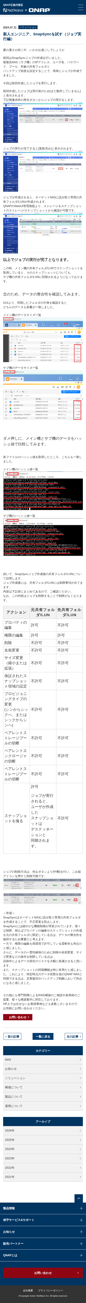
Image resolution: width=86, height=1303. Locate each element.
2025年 (10, 1139)
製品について (14, 1096)
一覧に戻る (43, 1036)
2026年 (10, 1130)
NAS (8, 1059)
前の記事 (13, 1036)
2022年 (10, 1167)
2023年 (10, 1158)
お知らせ (11, 1068)
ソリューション (15, 1078)
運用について (14, 1106)
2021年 (10, 1176)
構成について (14, 1087)
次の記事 (72, 1036)
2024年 (10, 1149)
